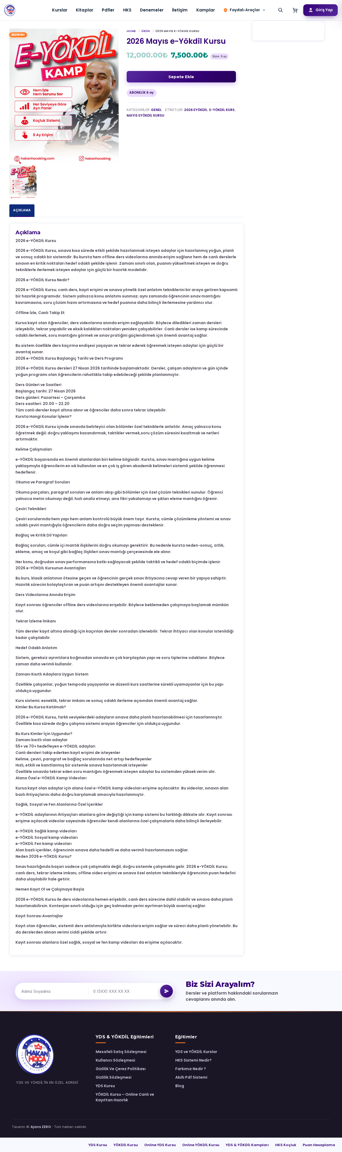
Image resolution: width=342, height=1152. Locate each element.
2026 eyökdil (195, 110)
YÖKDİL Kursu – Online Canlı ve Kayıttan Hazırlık (125, 1097)
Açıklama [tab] (22, 210)
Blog (179, 1086)
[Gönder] (166, 991)
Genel (156, 110)
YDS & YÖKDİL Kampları (247, 1144)
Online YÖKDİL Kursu (200, 1144)
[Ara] (280, 10)
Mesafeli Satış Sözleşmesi (121, 1051)
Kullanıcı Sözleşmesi (115, 1060)
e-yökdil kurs (222, 110)
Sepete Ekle (181, 76)
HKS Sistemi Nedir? (193, 1060)
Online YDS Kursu (160, 1144)
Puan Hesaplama (319, 1144)
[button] (245, 10)
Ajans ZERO (40, 1126)
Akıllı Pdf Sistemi (191, 1077)
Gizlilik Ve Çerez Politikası (121, 1068)
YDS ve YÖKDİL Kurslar (196, 1051)
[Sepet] (295, 10)
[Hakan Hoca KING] (10, 10)
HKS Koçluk (285, 1144)
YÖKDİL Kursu (126, 1144)
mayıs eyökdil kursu (145, 115)
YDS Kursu (105, 1086)
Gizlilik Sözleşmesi (113, 1077)
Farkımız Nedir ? (190, 1068)
